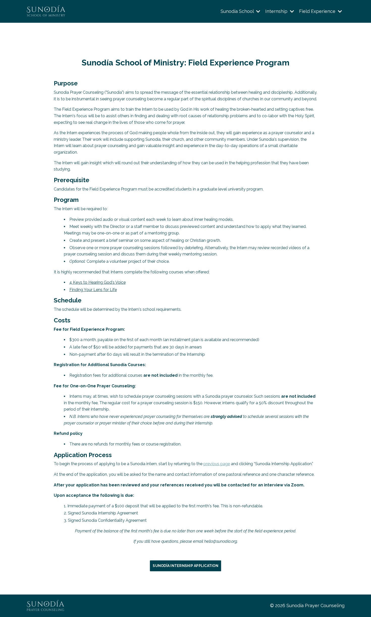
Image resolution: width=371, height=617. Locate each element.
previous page (216, 463)
